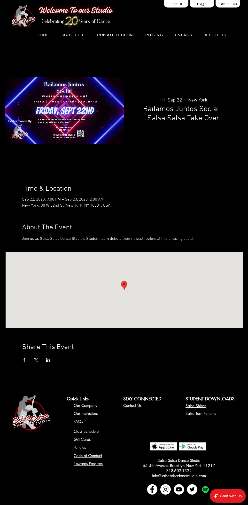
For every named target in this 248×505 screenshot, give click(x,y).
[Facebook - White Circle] (152, 489)
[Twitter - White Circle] (192, 489)
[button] (73, 35)
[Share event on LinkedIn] (48, 360)
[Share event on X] (36, 360)
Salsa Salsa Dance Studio (179, 460)
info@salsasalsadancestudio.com (179, 475)
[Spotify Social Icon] (205, 489)
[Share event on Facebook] (24, 360)
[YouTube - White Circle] (179, 489)
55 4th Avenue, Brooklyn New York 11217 (179, 465)
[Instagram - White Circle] (165, 489)
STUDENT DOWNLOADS (210, 399)
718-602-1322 (179, 470)
